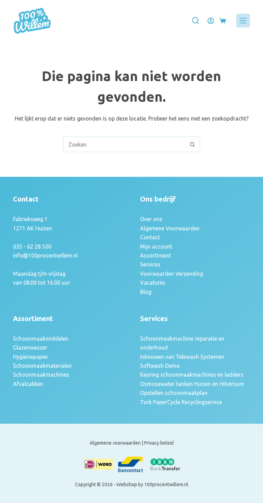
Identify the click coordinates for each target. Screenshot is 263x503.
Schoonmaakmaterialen (42, 366)
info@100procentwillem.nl (45, 255)
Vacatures (152, 282)
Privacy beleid (159, 443)
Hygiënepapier (30, 357)
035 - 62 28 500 (32, 246)
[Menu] (243, 20)
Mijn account (156, 246)
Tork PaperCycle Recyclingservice (181, 402)
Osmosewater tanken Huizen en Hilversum (192, 384)
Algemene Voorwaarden (170, 228)
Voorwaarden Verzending (171, 274)
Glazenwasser (30, 347)
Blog (145, 292)
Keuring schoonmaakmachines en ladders (191, 374)
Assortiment (155, 255)
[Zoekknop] (192, 144)
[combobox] (124, 144)
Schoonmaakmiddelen (40, 338)
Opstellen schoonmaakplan (174, 393)
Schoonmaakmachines (41, 374)
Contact (150, 237)
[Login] (211, 21)
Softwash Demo (160, 366)
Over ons (151, 219)
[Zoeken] (195, 20)
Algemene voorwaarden (115, 443)
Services (150, 264)
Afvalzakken (28, 384)
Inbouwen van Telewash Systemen (182, 357)
